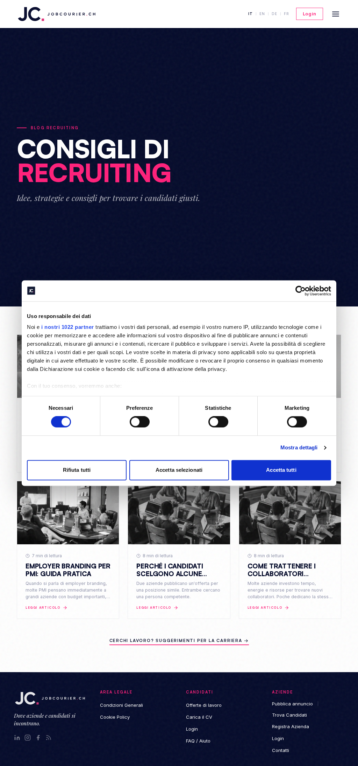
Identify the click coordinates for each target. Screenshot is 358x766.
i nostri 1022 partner (67, 327)
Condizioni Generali (121, 705)
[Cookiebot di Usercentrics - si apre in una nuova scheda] (300, 290)
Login (309, 13)
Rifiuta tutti (77, 470)
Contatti (280, 750)
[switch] (140, 422)
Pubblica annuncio (292, 703)
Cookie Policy (115, 717)
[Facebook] (38, 737)
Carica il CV (199, 717)
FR (286, 14)
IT (250, 14)
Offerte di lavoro (204, 705)
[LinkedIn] (17, 737)
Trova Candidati (289, 715)
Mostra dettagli (299, 448)
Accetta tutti (281, 470)
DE (274, 14)
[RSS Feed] (48, 737)
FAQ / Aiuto (198, 741)
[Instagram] (27, 737)
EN (262, 14)
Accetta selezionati (179, 470)
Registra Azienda (290, 726)
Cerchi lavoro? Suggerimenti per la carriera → (179, 640)
